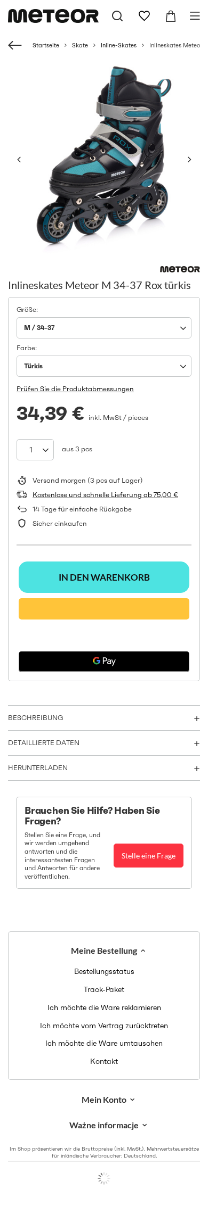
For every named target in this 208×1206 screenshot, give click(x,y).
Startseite (46, 45)
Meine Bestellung (104, 950)
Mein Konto (104, 1099)
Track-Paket (104, 989)
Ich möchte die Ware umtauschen (104, 1043)
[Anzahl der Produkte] (35, 449)
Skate (80, 45)
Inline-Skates (119, 45)
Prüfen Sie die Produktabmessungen (75, 388)
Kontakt (104, 1061)
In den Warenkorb (104, 577)
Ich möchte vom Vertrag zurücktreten (104, 1025)
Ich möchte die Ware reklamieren (104, 1007)
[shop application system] (104, 1178)
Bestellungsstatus (104, 971)
